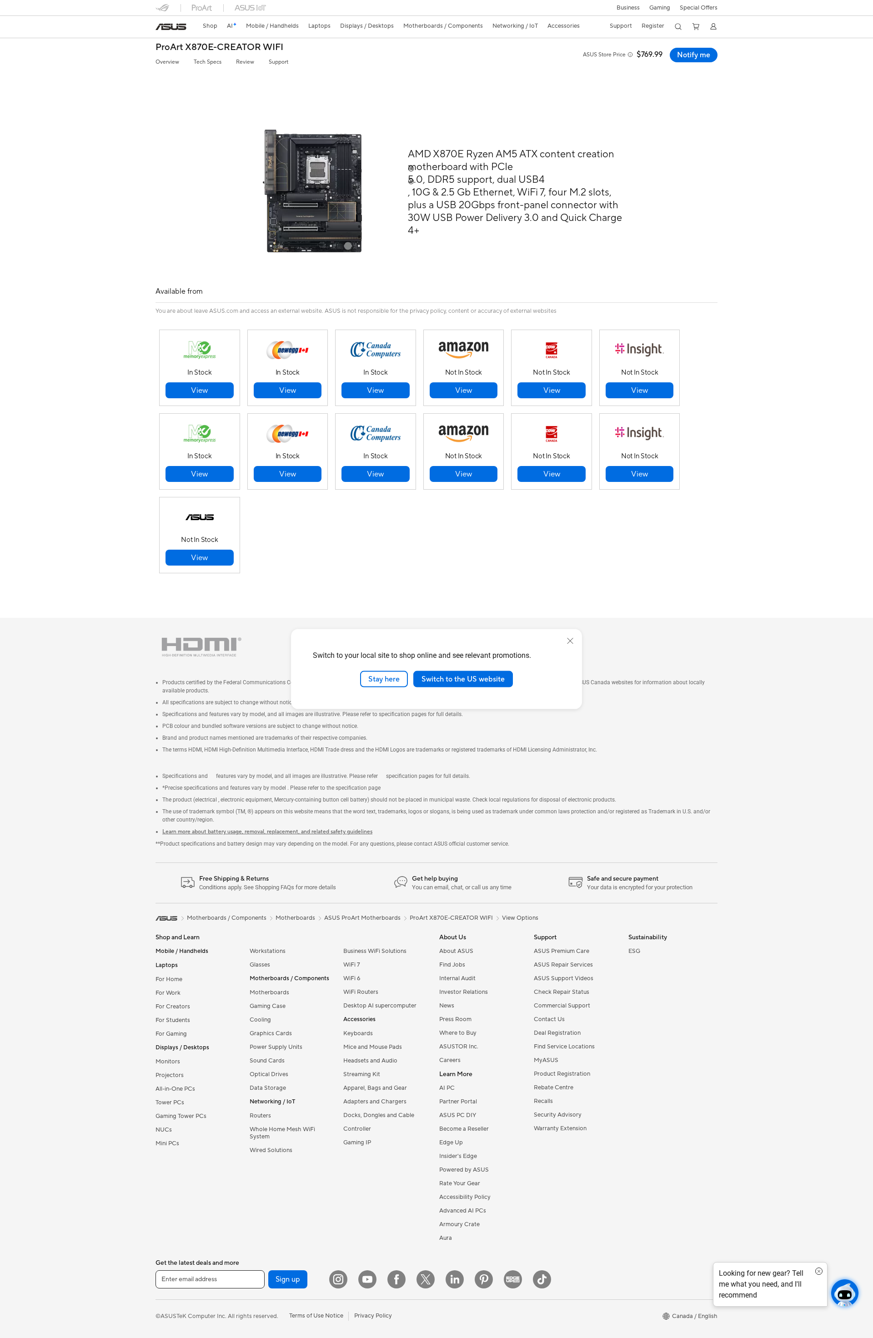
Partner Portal (458, 1101)
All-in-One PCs (175, 1088)
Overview (167, 62)
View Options (520, 918)
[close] (570, 640)
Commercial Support (562, 1005)
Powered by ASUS (464, 1169)
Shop (210, 26)
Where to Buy (458, 1033)
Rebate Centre (553, 1087)
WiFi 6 (351, 978)
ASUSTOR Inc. (458, 1046)
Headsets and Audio (370, 1060)
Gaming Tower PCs (181, 1116)
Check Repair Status (561, 992)
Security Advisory (558, 1114)
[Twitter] (425, 1279)
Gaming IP (357, 1142)
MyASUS (546, 1060)
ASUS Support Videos (563, 978)
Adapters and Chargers (374, 1101)
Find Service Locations (564, 1046)
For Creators (173, 1006)
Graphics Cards (271, 1033)
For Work (168, 993)
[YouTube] (367, 1279)
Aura (445, 1238)
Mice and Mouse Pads (372, 1047)
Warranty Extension (560, 1128)
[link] (171, 27)
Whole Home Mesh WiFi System (282, 1133)
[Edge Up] (513, 1279)
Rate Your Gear (459, 1183)
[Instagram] (338, 1279)
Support (278, 62)
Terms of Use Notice (316, 1315)
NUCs (164, 1129)
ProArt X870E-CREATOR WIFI (219, 47)
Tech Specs (207, 62)
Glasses (260, 964)
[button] (659, 7)
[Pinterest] (484, 1279)
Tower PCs (170, 1102)
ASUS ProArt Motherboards (362, 918)
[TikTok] (542, 1279)
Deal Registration (557, 1033)
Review (245, 62)
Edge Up (451, 1142)
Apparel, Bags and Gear (375, 1088)
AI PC (447, 1088)
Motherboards (269, 992)
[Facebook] (396, 1279)
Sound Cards (267, 1060)
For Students (173, 1020)
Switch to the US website (463, 678)
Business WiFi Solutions (374, 951)
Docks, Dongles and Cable (378, 1115)
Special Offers (698, 7)
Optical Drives (269, 1074)
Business (628, 7)
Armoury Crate (459, 1224)
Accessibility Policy (465, 1197)
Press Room (455, 1019)
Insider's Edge (458, 1156)
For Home (169, 979)
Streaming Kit (361, 1074)
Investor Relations (463, 992)
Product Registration (562, 1073)
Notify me (693, 55)
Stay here (384, 678)
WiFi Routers (360, 992)
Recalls (543, 1101)
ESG (634, 951)
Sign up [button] (288, 1279)
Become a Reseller (464, 1129)
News (446, 1005)
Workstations (268, 951)
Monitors (168, 1061)
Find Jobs (452, 964)
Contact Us (549, 1019)
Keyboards (358, 1033)
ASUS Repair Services (563, 964)
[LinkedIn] (455, 1279)
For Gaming (171, 1033)
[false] (200, 390)
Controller (357, 1129)
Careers (450, 1060)
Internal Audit (457, 978)
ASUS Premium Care (561, 951)
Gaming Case (268, 1006)
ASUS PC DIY (457, 1115)
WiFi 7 (351, 964)
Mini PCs (167, 1143)
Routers (260, 1115)
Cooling (260, 1019)
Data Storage (268, 1088)
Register (653, 26)
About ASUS (456, 951)
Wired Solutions (271, 1150)
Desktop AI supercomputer (379, 1005)
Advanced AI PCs (462, 1210)
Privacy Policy (373, 1315)
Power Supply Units (276, 1047)
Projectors (170, 1075)
